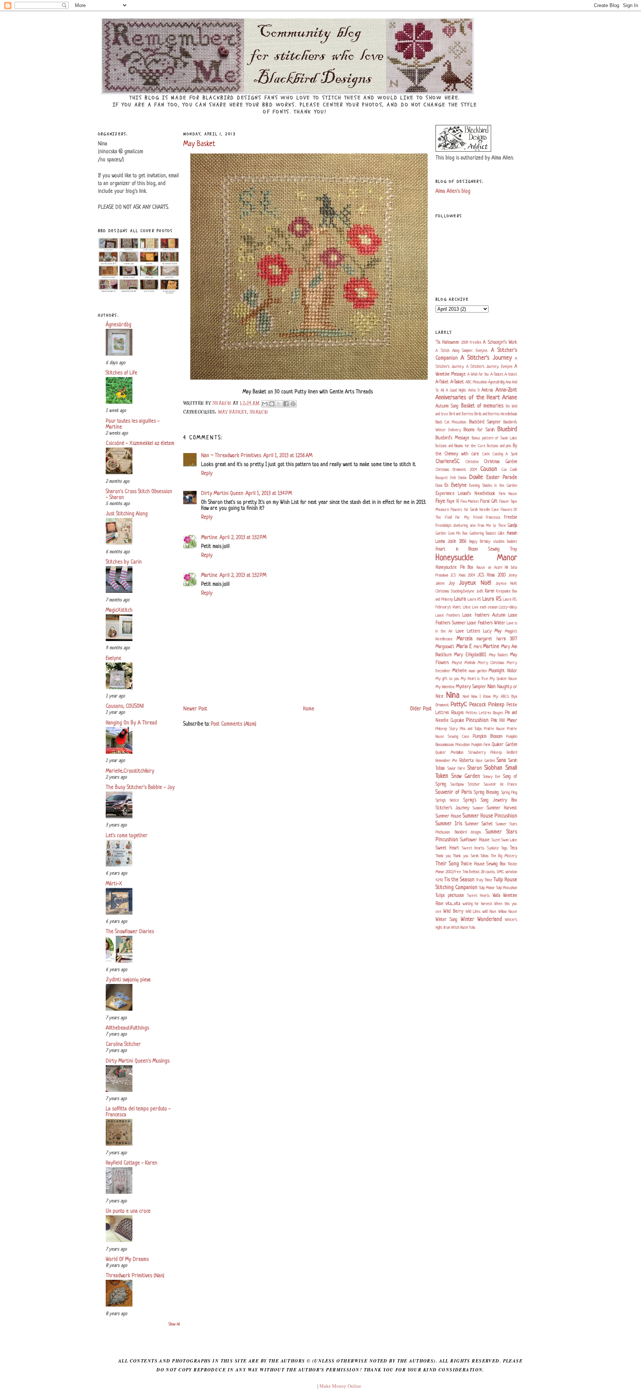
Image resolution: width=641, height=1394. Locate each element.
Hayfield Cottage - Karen (131, 1163)
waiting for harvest (477, 904)
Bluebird (507, 429)
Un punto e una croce (128, 1211)
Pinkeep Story (446, 729)
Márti (478, 647)
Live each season (485, 607)
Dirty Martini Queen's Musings (138, 1061)
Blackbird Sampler (485, 422)
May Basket (232, 411)
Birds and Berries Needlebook (495, 414)
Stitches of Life (121, 373)
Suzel (496, 840)
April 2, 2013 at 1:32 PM (243, 538)
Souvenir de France (500, 784)
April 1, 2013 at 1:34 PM (269, 493)
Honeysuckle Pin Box (454, 567)
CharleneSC (447, 462)
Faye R (453, 501)
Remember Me (446, 761)
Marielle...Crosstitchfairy (130, 771)
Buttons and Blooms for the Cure (460, 446)
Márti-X (114, 884)
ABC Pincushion (476, 382)
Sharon (259, 411)
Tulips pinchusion (449, 895)
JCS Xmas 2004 (462, 575)
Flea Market (470, 501)
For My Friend (469, 517)
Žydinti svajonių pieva (128, 980)
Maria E (464, 647)
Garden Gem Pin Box (451, 533)
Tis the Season (459, 880)
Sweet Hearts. (473, 848)
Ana (508, 382)
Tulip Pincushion (506, 888)
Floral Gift (488, 501)
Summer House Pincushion (490, 816)
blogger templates (298, 1386)
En (446, 485)
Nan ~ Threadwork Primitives (231, 456)
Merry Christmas (491, 663)
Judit (479, 591)
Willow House (507, 911)
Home (308, 709)
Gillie (501, 533)
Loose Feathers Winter (486, 623)
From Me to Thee (492, 525)
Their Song (447, 864)
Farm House (508, 494)
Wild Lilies (473, 911)
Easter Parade (501, 477)
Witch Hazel (459, 927)
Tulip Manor (487, 888)
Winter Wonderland (481, 919)
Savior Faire (456, 768)
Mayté (457, 663)
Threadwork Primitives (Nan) (135, 1276)
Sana (501, 760)
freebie (510, 517)
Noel (466, 696)
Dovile (476, 477)
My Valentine (445, 687)
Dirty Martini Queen (222, 493)
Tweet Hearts (478, 895)
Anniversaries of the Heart (467, 397)
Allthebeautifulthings (127, 1028)
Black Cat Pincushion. (451, 422)
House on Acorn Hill (492, 567)
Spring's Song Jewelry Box (490, 800)
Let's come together (127, 836)
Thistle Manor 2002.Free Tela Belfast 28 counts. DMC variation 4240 (476, 872)
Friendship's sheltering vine (455, 525)
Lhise (467, 607)
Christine (472, 462)
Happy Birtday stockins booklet (493, 541)
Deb (453, 478)
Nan (491, 687)
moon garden (478, 671)
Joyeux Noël (475, 583)
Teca (513, 848)
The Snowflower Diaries (130, 932)
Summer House (448, 816)
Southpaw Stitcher (465, 784)
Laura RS (474, 599)
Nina (453, 695)
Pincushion (477, 720)
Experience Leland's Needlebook (465, 493)
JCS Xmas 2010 (492, 575)
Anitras (487, 390)
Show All (174, 1324)
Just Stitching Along (127, 514)
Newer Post (195, 709)
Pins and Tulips (471, 729)
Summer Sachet (479, 824)
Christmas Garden (500, 462)
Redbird (512, 752)
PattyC (459, 704)
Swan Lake (509, 840)
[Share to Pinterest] (293, 403)
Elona (438, 485)
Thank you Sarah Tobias (471, 856)
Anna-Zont (506, 390)
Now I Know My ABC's (490, 696)
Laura (460, 599)
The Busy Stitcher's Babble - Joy (140, 787)
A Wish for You (478, 374)
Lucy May (492, 631)
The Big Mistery (504, 856)
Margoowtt (444, 647)
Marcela (465, 639)
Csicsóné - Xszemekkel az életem (140, 443)
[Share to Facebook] (286, 403)
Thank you (443, 856)
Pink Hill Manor (504, 720)
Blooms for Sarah (479, 430)
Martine (209, 538)
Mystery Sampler (471, 687)
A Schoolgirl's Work (500, 342)
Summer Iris (448, 824)
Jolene (440, 583)
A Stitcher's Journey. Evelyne (489, 366)
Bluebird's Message (452, 438)
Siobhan (493, 768)
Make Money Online (340, 1386)
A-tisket (510, 374)
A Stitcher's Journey (486, 358)
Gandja (512, 525)
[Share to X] (279, 403)
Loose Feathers (447, 615)
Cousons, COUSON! (125, 706)
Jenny (512, 575)
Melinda (469, 663)
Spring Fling (509, 792)
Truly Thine (484, 880)
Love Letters (468, 631)
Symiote (493, 848)
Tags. (504, 848)
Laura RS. (492, 599)
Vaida (496, 895)
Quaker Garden (504, 744)
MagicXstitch (119, 610)
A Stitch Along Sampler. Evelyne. (461, 350)
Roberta (466, 760)
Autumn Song (446, 406)
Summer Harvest (502, 808)
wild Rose (489, 911)
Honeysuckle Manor (476, 558)
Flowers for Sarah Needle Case (475, 510)
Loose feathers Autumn (484, 615)
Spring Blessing (486, 792)
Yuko (472, 927)
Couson (488, 469)
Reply (207, 473)
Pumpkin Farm (480, 745)
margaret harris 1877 (497, 639)
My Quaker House (503, 679)
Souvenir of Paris (453, 792)
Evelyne (113, 658)
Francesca (493, 517)
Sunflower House (474, 840)
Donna (462, 478)
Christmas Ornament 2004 (456, 470)
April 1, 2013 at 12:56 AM (287, 456)
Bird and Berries (461, 414)
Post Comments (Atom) (233, 724)
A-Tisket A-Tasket (449, 382)
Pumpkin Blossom (487, 736)
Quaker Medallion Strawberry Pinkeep (468, 752)
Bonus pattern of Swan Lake (494, 438)
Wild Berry (453, 911)
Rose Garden (485, 761)
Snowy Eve (491, 776)
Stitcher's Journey (452, 808)
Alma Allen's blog (452, 191)
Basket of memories (482, 406)
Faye (440, 501)
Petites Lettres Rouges (484, 713)
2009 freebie (471, 342)
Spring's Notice (447, 800)
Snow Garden (465, 776)
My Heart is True (474, 679)
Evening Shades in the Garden (493, 485)
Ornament (442, 705)
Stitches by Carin (124, 562)
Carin (486, 454)
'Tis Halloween (447, 342)
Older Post (421, 709)
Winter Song (446, 919)
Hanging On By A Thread (131, 723)
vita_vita (453, 903)
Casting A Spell (505, 454)
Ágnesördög (118, 325)
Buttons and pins (499, 446)
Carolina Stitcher (123, 1044)
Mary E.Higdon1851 (470, 655)
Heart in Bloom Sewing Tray (476, 549)
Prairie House (494, 729)
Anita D (474, 390)
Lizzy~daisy (508, 607)
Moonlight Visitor (503, 671)
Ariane (509, 397)
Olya (514, 696)
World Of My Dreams (127, 1259)
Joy (452, 583)
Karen (489, 591)
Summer (478, 808)
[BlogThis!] (272, 403)
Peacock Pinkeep (486, 705)
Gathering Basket (483, 533)
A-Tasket (496, 374)
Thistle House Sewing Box (483, 864)
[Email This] (265, 403)
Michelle (459, 671)
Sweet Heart (447, 848)
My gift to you (447, 679)
